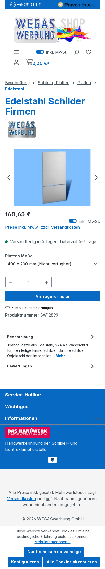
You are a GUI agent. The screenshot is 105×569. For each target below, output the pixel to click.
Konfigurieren (25, 561)
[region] (52, 177)
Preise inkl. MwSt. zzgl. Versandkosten (42, 227)
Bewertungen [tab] (19, 366)
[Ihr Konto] (16, 62)
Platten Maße (19, 255)
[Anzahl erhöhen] (46, 282)
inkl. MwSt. (51, 52)
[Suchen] (76, 52)
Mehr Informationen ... (53, 542)
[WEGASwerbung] (52, 129)
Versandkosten (21, 498)
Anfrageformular (52, 296)
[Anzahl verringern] (10, 282)
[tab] (51, 345)
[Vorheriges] (9, 177)
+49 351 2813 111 (30, 4)
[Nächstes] (96, 177)
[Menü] (16, 52)
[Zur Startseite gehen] (52, 30)
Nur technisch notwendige (54, 551)
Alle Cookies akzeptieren (72, 561)
